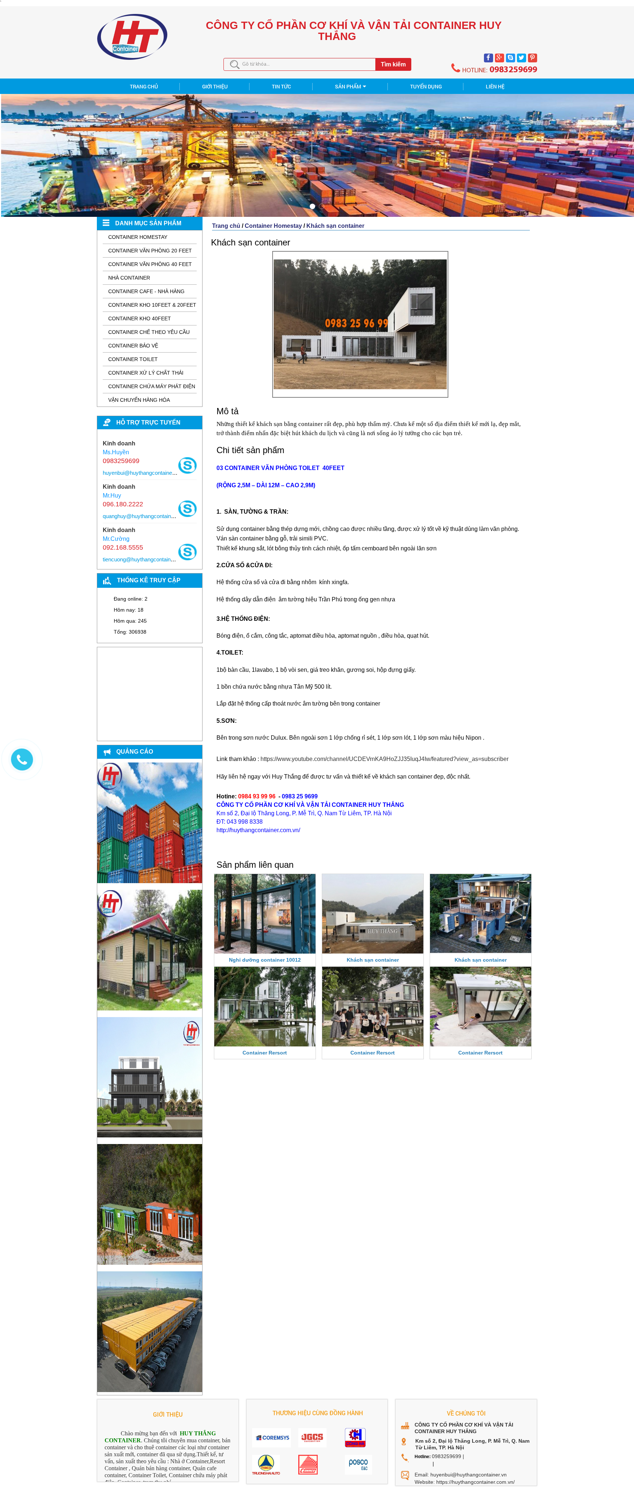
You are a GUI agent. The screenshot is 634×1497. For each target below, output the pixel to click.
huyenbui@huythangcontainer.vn (142, 473)
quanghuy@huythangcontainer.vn (143, 516)
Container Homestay (137, 237)
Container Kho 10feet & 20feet (152, 305)
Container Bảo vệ (133, 346)
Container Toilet (133, 359)
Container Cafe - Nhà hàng (146, 291)
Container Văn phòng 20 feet (150, 251)
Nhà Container (129, 278)
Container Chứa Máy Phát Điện (151, 386)
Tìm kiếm (393, 64)
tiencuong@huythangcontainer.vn (142, 559)
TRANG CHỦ (144, 86)
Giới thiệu (215, 86)
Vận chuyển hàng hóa (139, 400)
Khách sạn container (335, 226)
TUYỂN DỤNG (426, 86)
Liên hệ (495, 86)
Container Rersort (265, 1053)
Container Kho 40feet (139, 318)
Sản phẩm (348, 86)
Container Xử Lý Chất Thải (145, 373)
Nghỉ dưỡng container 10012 (265, 960)
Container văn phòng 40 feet (150, 264)
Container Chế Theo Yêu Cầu (149, 332)
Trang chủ (226, 226)
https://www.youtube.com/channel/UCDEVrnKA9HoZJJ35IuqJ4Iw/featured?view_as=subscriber (384, 759)
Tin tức (281, 86)
